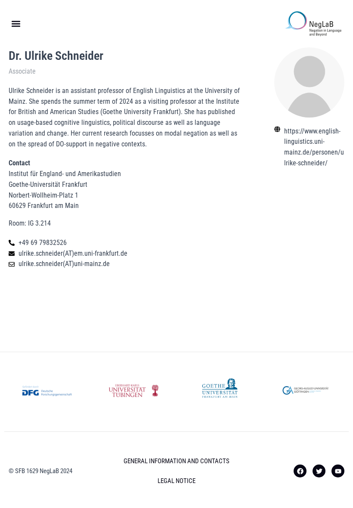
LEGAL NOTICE (176, 481)
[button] (16, 24)
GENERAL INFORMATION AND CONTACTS (176, 461)
